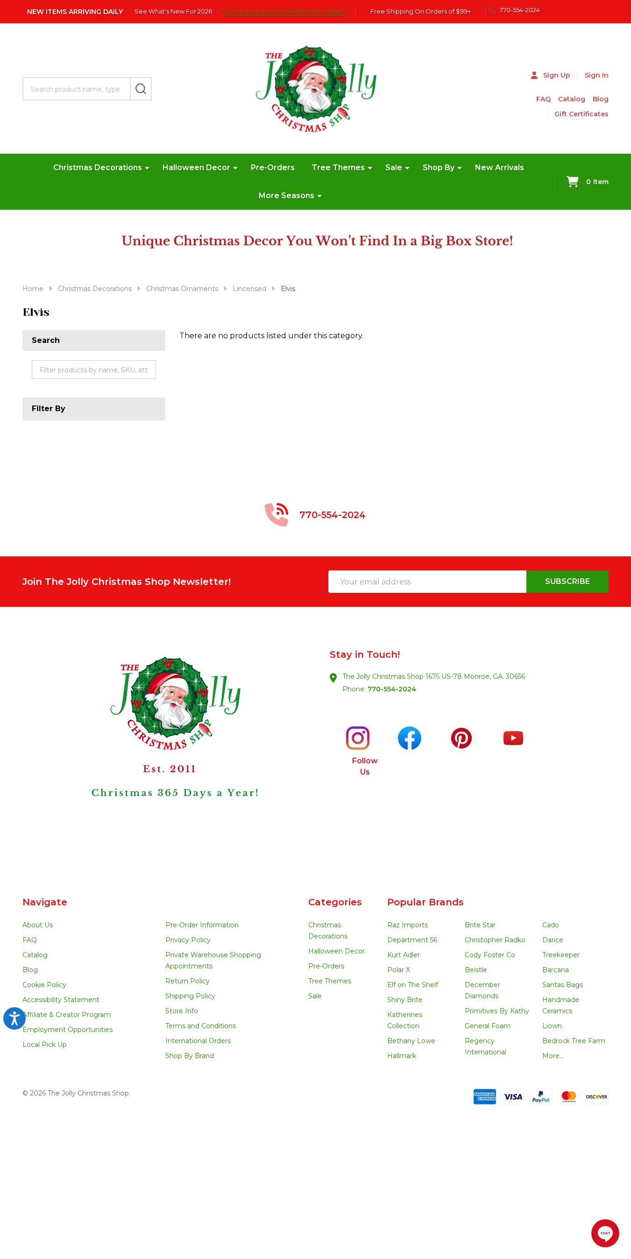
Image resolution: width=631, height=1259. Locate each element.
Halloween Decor (196, 167)
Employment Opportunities (67, 1029)
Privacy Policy (188, 940)
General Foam (487, 1026)
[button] (169, 751)
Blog (601, 99)
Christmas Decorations (97, 167)
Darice (552, 940)
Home (32, 289)
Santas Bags (562, 985)
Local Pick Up (44, 1044)
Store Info (181, 1011)
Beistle (476, 970)
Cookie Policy (44, 985)
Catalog (571, 99)
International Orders (198, 1041)
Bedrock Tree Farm (573, 1041)
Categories (335, 902)
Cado (550, 925)
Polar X (398, 970)
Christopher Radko (495, 940)
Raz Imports (407, 925)
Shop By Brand (189, 1056)
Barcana (555, 970)
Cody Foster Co (490, 955)
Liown (552, 1026)
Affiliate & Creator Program (66, 1014)
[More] (147, 168)
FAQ (543, 99)
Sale (393, 167)
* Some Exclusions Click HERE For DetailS (283, 11)
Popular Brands (425, 902)
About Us (37, 925)
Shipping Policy (190, 996)
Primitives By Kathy (497, 1011)
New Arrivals (499, 167)
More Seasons (286, 195)
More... (553, 1056)
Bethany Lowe (411, 1041)
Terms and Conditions (200, 1026)
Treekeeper (561, 955)
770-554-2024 (392, 689)
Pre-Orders (273, 167)
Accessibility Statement (60, 1000)
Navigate (44, 902)
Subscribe (567, 581)
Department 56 (412, 940)
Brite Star (480, 925)
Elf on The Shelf (412, 985)
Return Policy (187, 981)
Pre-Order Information (202, 925)
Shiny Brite (405, 1000)
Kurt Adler (403, 955)
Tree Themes (338, 167)
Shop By (438, 167)
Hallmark (401, 1056)
